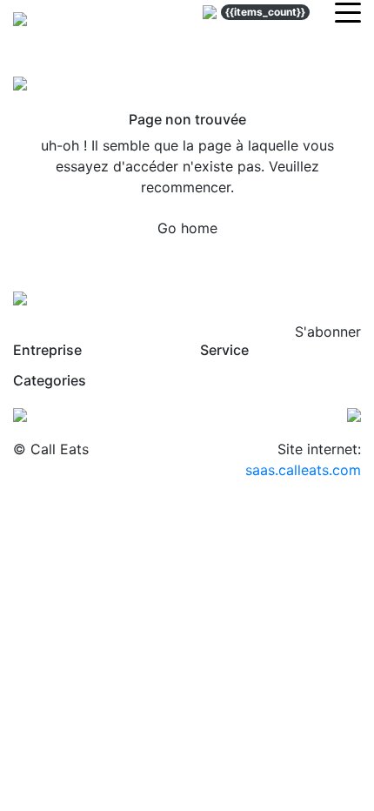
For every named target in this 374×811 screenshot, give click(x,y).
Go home (187, 228)
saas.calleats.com (303, 470)
